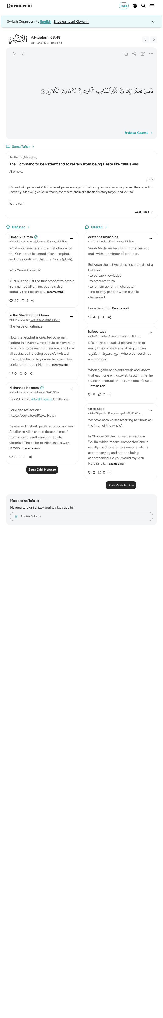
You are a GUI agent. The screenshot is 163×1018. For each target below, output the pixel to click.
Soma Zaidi (16, 204)
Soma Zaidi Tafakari (121, 485)
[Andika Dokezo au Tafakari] (142, 53)
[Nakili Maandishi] (125, 53)
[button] (148, 91)
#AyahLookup (41, 399)
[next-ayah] (153, 39)
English (45, 22)
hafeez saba (97, 331)
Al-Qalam (40, 37)
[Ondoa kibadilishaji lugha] (152, 21)
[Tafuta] (143, 5)
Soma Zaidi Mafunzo (42, 469)
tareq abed (96, 409)
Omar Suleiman (21, 237)
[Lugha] (135, 5)
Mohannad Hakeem (24, 388)
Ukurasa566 (39, 43)
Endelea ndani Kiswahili (71, 22)
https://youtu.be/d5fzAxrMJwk (32, 415)
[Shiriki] (134, 53)
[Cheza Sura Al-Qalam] (14, 53)
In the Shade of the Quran (29, 315)
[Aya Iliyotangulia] (145, 39)
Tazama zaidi (55, 292)
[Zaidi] (151, 53)
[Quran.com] (19, 6)
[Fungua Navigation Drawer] (152, 5)
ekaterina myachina (103, 237)
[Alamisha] (22, 53)
